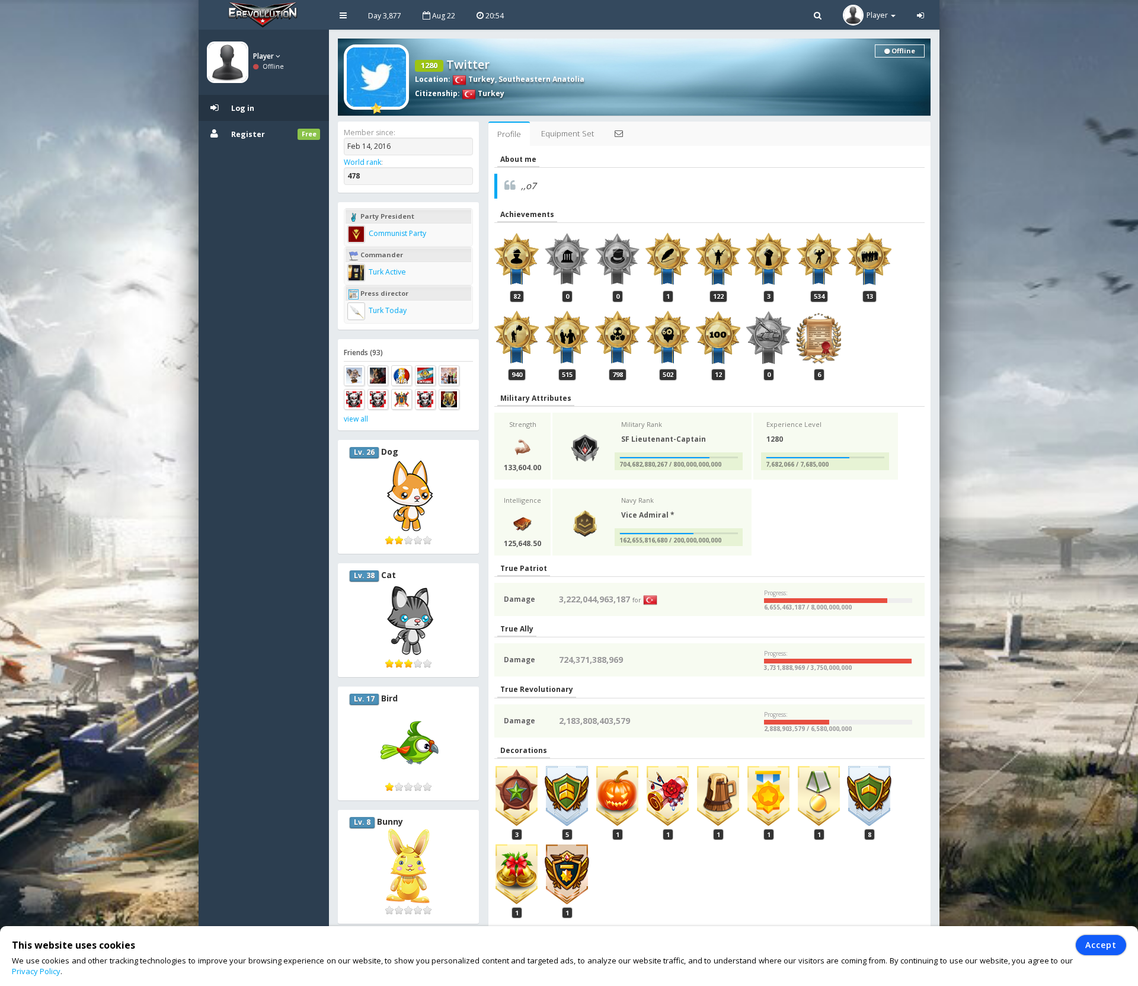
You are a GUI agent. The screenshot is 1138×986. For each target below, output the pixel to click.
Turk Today (387, 310)
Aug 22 (442, 16)
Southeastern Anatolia (541, 79)
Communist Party (396, 233)
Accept (1101, 944)
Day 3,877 (384, 16)
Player (264, 56)
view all (356, 419)
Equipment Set (567, 133)
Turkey (480, 79)
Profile (509, 134)
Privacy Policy (36, 971)
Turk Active (386, 272)
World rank (362, 162)
